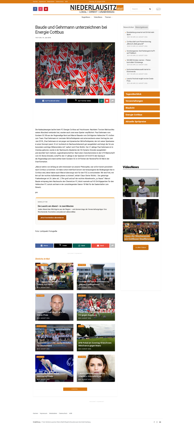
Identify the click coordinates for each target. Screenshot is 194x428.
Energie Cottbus (134, 114)
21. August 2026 (85, 379)
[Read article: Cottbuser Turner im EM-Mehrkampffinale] (54, 368)
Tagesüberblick (133, 94)
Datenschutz (60, 1)
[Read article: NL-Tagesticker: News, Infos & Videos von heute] (54, 276)
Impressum (42, 1)
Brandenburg (42, 265)
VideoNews (98, 17)
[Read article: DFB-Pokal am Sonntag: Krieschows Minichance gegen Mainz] (96, 337)
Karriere (35, 1)
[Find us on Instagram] (40, 9)
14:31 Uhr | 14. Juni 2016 (43, 37)
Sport (81, 326)
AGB (66, 1)
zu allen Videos (140, 247)
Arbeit (81, 418)
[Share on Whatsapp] (101, 101)
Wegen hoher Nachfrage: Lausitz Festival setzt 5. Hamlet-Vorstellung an (53, 404)
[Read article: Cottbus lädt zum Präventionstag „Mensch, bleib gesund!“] (96, 276)
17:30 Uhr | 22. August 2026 (137, 74)
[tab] (129, 27)
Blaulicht (130, 108)
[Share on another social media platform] (112, 101)
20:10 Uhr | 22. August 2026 (137, 46)
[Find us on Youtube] (46, 9)
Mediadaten (50, 1)
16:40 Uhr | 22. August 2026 (137, 83)
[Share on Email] (107, 101)
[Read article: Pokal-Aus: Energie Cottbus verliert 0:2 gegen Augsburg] (96, 307)
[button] (141, 187)
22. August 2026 (85, 287)
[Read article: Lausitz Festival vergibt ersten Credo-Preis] (54, 307)
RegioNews (86, 17)
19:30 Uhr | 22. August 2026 (137, 55)
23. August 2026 (44, 287)
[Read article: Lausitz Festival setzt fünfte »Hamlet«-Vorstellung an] (96, 368)
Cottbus (82, 265)
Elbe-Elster (41, 326)
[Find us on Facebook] (35, 9)
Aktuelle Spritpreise (136, 121)
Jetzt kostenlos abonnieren (52, 218)
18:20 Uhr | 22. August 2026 (137, 65)
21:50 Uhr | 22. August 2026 (137, 37)
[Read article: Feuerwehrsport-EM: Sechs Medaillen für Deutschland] (54, 337)
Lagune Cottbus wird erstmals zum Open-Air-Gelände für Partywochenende (94, 404)
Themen (108, 17)
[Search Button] (150, 9)
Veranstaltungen (134, 101)
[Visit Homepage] (97, 9)
